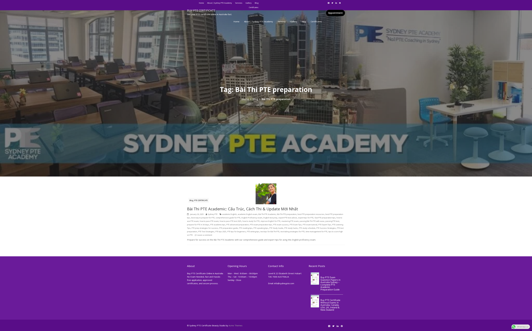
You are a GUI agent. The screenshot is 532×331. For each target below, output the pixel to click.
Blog (256, 3)
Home (201, 3)
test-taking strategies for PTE (293, 231)
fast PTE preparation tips (325, 217)
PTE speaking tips (261, 228)
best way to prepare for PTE (203, 217)
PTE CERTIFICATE (201, 200)
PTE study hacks (291, 228)
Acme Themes (235, 325)
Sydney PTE (213, 214)
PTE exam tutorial (310, 224)
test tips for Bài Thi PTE (269, 231)
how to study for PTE (251, 221)
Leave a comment (204, 235)
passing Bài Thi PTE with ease (312, 221)
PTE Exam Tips (296, 224)
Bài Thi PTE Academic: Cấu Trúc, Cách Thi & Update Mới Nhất (242, 208)
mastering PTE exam (290, 221)
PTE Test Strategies (206, 231)
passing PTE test (332, 221)
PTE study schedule (307, 228)
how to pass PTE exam (209, 221)
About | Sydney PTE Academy (219, 3)
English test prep (270, 217)
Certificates (316, 21)
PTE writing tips (253, 231)
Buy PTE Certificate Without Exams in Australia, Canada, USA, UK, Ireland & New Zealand (330, 305)
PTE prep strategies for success (205, 228)
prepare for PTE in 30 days (198, 224)
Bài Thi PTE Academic (267, 214)
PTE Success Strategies (326, 228)
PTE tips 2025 (220, 231)
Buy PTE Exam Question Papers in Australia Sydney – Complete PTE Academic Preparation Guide (330, 283)
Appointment (335, 12)
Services (238, 3)
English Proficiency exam (251, 217)
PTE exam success (281, 224)
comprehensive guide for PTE (228, 217)
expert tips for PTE (306, 217)
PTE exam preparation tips (261, 224)
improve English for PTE (270, 221)
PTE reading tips (245, 228)
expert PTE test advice (287, 217)
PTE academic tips (217, 224)
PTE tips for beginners (236, 231)
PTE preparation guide (228, 228)
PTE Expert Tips (324, 224)
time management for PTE (316, 231)
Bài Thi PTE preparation (286, 214)
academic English (229, 214)
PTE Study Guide (276, 228)
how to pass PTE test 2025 (230, 221)
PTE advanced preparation (237, 224)
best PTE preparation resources (311, 214)
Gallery (248, 3)
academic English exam (247, 214)
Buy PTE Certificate (201, 10)
